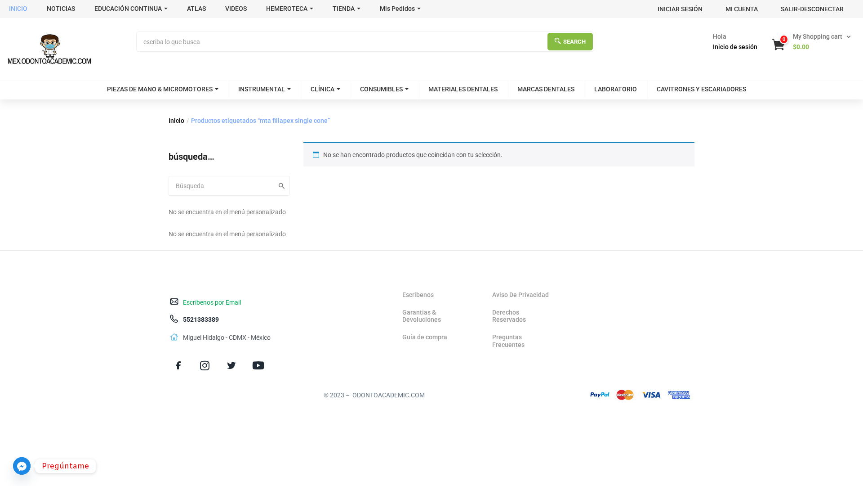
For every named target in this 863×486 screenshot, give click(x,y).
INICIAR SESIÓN (680, 9)
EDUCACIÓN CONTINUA (128, 8)
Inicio (176, 120)
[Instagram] (204, 365)
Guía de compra (424, 337)
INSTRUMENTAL (261, 89)
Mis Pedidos (397, 8)
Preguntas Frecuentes (508, 340)
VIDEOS (236, 8)
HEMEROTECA (286, 8)
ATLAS (196, 8)
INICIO (18, 8)
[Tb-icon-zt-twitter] (231, 365)
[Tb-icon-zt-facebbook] (178, 365)
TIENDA (344, 8)
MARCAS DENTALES (545, 89)
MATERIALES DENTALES (463, 89)
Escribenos (418, 294)
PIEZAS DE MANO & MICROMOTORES (160, 89)
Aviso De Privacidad (520, 294)
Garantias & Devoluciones (421, 316)
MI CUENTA (741, 9)
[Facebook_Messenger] (22, 466)
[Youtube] (258, 365)
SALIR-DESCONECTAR (812, 9)
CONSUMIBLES (381, 89)
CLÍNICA (322, 89)
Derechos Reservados (509, 316)
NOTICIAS (61, 8)
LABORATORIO (615, 89)
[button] (812, 42)
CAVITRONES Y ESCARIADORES (701, 89)
